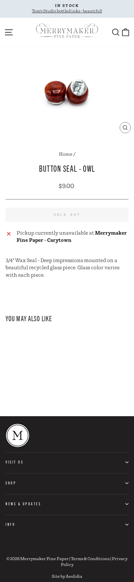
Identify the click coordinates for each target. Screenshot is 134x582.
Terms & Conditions (90, 559)
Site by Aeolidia (67, 576)
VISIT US (14, 462)
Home (66, 154)
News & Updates (23, 503)
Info (10, 524)
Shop (11, 482)
